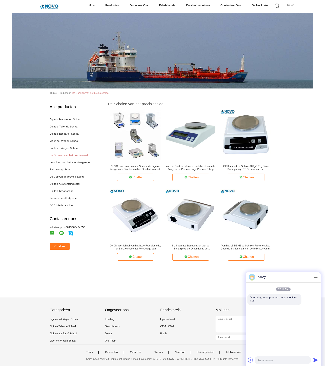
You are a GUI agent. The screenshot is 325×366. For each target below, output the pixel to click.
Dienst (108, 333)
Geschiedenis (112, 326)
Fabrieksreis (167, 5)
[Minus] (315, 277)
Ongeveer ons (139, 5)
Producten (112, 5)
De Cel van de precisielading (67, 176)
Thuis (89, 352)
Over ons (135, 352)
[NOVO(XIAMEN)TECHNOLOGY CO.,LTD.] (49, 7)
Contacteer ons (230, 5)
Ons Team (110, 340)
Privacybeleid (205, 352)
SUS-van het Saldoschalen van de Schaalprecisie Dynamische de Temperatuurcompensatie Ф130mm (191, 247)
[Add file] (250, 360)
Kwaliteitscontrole (198, 5)
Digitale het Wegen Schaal (65, 119)
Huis (92, 5)
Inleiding (109, 319)
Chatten (59, 246)
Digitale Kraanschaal (62, 190)
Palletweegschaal (60, 169)
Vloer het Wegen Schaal (64, 140)
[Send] (316, 360)
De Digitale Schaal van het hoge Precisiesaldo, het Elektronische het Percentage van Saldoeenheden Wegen (135, 247)
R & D (163, 333)
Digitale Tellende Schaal (64, 126)
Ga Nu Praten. (261, 5)
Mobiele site (233, 352)
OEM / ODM (167, 326)
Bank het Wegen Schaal (64, 147)
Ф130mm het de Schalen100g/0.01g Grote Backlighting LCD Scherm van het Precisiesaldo (246, 168)
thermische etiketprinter (64, 198)
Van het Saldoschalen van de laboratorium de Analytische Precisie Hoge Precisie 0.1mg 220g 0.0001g (190, 168)
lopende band (167, 319)
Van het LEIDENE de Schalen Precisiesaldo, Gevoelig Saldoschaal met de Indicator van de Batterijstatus (246, 247)
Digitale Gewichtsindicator (65, 183)
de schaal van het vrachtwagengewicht (71, 162)
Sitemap (180, 352)
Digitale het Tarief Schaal (64, 133)
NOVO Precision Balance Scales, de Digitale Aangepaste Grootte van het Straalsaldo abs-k (135, 168)
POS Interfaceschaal (62, 205)
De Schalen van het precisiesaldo (90, 93)
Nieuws (158, 352)
